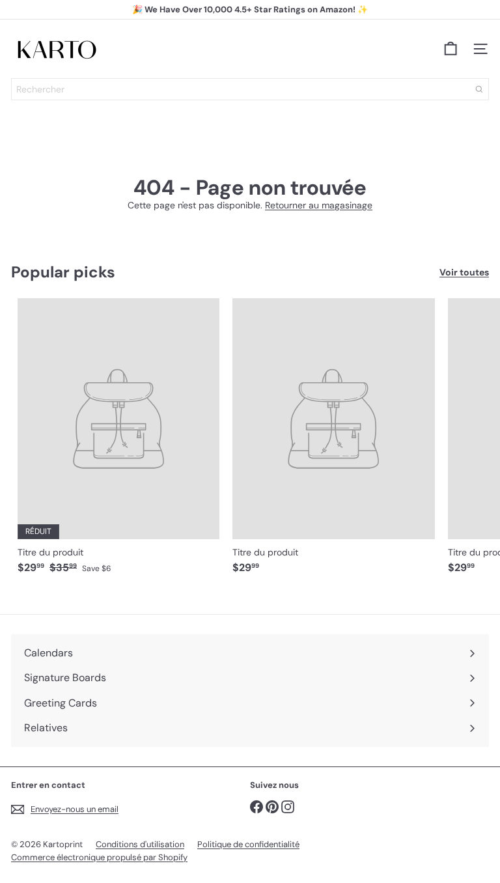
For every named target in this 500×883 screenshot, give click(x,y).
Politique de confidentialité (248, 844)
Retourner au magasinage (318, 205)
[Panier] (450, 49)
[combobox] (250, 89)
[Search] (479, 89)
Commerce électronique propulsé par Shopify (99, 857)
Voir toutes (464, 272)
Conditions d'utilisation (140, 844)
